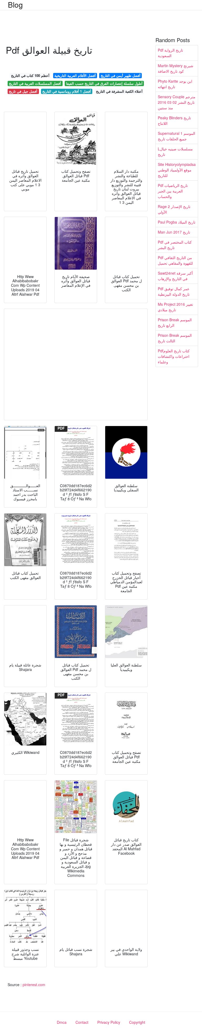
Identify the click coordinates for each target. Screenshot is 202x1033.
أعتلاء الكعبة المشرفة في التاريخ (119, 91)
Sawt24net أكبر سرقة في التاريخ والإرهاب (175, 275)
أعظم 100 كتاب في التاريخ (30, 75)
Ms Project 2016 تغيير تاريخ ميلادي (175, 307)
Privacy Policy (108, 1022)
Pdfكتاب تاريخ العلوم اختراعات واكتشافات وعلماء (174, 356)
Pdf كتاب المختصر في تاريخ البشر (175, 244)
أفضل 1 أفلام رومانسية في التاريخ (66, 91)
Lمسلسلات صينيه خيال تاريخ (175, 151)
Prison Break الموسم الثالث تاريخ (175, 338)
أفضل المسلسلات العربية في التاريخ (35, 83)
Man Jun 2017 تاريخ (174, 232)
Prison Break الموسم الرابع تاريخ (175, 322)
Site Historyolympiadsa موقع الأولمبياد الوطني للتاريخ (177, 170)
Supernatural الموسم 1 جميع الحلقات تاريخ (176, 136)
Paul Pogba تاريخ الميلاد (176, 222)
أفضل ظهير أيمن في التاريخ (120, 75)
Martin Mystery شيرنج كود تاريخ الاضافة (175, 68)
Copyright (137, 1022)
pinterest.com (34, 984)
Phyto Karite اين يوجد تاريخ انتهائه (175, 83)
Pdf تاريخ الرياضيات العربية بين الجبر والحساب (173, 191)
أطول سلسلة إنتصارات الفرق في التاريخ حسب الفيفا (104, 83)
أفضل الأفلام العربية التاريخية (75, 75)
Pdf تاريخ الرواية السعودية (170, 52)
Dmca (62, 1022)
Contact (81, 1022)
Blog (15, 4)
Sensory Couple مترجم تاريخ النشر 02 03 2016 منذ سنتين (176, 102)
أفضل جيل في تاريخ (23, 91)
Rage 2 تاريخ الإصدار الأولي (174, 209)
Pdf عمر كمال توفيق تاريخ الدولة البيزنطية (174, 291)
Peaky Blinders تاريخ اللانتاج (174, 120)
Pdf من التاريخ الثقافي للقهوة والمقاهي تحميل (175, 260)
